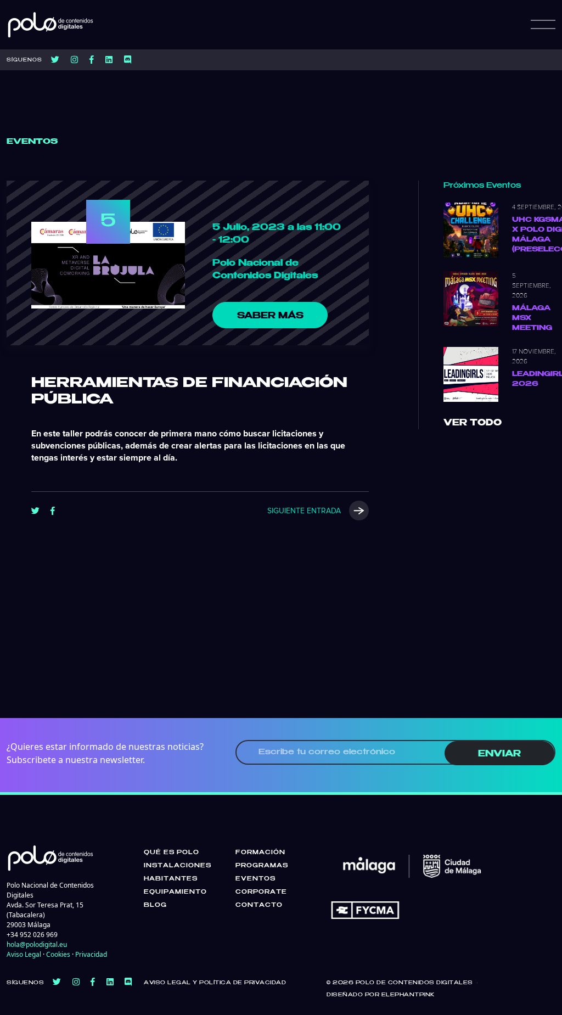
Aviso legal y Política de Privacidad (215, 982)
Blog (155, 905)
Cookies (58, 954)
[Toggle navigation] (543, 24)
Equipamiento (175, 892)
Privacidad (91, 954)
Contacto (259, 905)
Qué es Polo (171, 852)
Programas (261, 865)
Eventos (255, 879)
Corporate (261, 892)
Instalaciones (177, 865)
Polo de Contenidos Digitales (414, 982)
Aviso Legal (24, 954)
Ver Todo (472, 423)
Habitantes (171, 879)
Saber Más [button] (270, 316)
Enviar (499, 754)
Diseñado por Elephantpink (381, 994)
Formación (260, 852)
